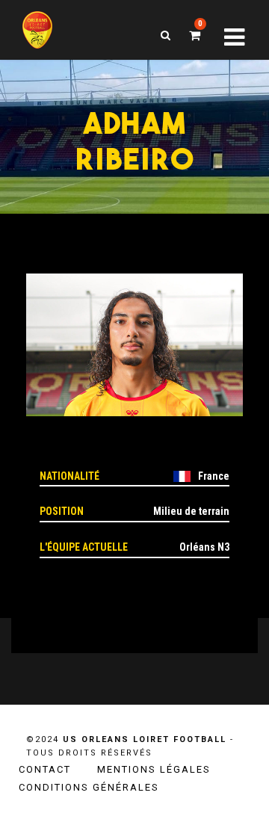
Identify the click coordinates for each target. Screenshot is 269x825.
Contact (45, 769)
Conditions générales (89, 787)
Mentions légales (154, 769)
